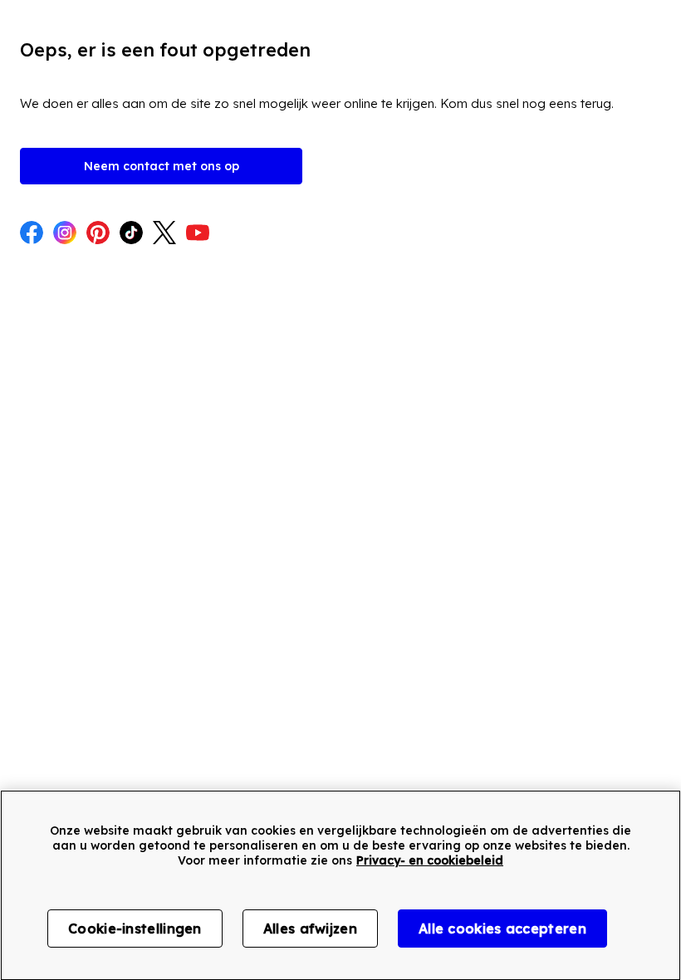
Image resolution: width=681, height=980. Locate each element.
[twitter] (164, 234)
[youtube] (197, 234)
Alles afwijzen (310, 928)
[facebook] (31, 234)
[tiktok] (131, 234)
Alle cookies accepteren (502, 928)
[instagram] (64, 234)
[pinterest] (98, 234)
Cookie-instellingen (135, 928)
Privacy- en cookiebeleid (429, 860)
